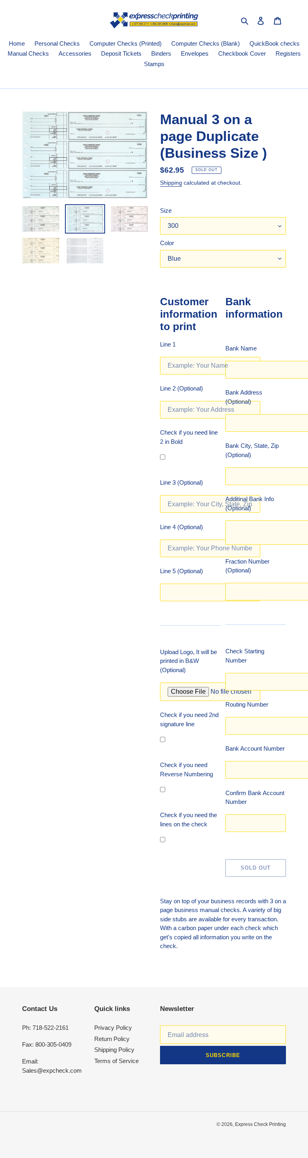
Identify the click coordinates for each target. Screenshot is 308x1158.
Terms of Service (116, 1060)
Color (167, 243)
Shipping (171, 182)
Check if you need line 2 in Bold (189, 437)
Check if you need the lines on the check (188, 820)
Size (166, 210)
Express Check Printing (260, 1124)
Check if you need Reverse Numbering (186, 769)
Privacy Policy (113, 1027)
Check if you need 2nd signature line (189, 719)
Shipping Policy (114, 1049)
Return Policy (112, 1038)
